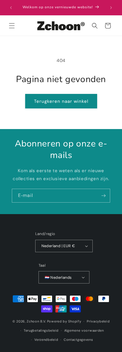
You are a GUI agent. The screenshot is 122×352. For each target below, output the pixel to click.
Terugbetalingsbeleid (41, 330)
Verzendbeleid (46, 340)
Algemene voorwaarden (84, 330)
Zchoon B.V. (36, 321)
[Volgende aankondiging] (111, 7)
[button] (11, 25)
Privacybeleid (98, 321)
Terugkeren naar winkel (61, 101)
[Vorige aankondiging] (10, 7)
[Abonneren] (103, 196)
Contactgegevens (78, 340)
